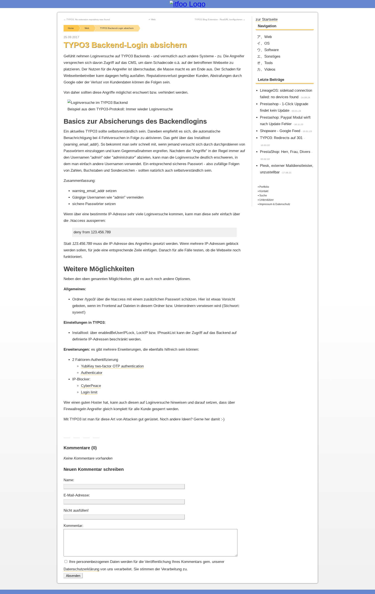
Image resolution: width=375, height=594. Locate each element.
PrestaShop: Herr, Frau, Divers (285, 152)
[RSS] (311, 19)
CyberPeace (91, 386)
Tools (268, 63)
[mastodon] (296, 19)
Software (271, 50)
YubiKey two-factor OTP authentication (112, 366)
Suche (263, 195)
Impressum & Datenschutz (274, 204)
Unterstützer (266, 199)
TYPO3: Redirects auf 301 (281, 138)
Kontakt (263, 191)
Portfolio (264, 186)
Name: (69, 480)
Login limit (89, 392)
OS (267, 43)
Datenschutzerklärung (81, 569)
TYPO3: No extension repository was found (88, 19)
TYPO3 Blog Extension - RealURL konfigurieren (218, 19)
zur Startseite (267, 19)
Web (268, 37)
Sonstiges (272, 56)
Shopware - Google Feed (280, 131)
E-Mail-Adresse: (77, 495)
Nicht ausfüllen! (76, 510)
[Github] (304, 19)
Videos (269, 69)
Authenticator (91, 373)
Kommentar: (73, 526)
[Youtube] (289, 19)
